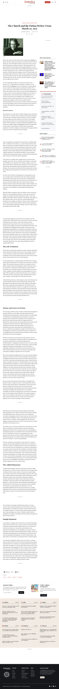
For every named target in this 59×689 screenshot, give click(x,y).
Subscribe (47, 2)
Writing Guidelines (25, 673)
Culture (13, 671)
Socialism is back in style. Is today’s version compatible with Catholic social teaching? (48, 162)
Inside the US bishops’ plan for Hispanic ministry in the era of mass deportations (10, 612)
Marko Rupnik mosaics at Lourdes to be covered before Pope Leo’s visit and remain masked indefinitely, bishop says (50, 66)
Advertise (32, 673)
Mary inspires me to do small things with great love (28, 634)
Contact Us (24, 676)
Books (4, 577)
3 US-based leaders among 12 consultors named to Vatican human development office (9, 636)
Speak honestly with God (26, 629)
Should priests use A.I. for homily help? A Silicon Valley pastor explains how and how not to (48, 630)
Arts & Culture (26, 22)
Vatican (13, 676)
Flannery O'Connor (26, 31)
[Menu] (3, 2)
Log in (52, 2)
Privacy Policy (24, 674)
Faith (13, 670)
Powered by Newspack (26, 686)
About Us (23, 670)
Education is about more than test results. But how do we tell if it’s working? (28, 619)
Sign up (42, 677)
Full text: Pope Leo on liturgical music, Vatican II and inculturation (49, 156)
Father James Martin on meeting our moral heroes (47, 642)
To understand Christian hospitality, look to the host (28, 606)
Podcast (13, 677)
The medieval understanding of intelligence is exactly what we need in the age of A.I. (48, 138)
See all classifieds (45, 128)
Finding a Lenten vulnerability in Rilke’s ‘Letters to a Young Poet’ (48, 606)
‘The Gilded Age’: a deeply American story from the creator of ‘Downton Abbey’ (50, 84)
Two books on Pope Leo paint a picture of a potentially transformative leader (48, 150)
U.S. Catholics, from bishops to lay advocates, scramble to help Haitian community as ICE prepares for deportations (9, 619)
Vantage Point (33, 22)
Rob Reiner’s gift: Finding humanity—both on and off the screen (48, 617)
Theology (20, 577)
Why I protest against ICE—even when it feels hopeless (49, 76)
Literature (14, 577)
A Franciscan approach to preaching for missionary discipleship (47, 636)
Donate (32, 670)
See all (16, 602)
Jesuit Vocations (25, 677)
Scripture (14, 673)
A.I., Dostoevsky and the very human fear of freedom (48, 144)
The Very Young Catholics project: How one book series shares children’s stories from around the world (29, 612)
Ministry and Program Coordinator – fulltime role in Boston (47, 118)
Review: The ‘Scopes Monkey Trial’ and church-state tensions (48, 612)
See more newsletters (13, 589)
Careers (23, 671)
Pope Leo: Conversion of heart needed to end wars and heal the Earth (10, 606)
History (9, 577)
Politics (13, 674)
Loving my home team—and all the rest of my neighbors (29, 639)
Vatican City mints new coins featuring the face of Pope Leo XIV (10, 642)
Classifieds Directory (33, 675)
